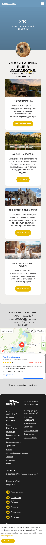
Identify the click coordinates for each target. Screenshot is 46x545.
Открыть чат (11, 485)
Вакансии (34, 405)
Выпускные (29, 427)
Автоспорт (10, 460)
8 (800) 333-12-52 (9, 3)
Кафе (8, 464)
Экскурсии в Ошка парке (23, 210)
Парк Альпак (16, 512)
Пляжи (9, 449)
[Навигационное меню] (42, 3)
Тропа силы (11, 446)
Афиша (35, 401)
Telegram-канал (17, 492)
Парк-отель (15, 507)
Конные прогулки (13, 435)
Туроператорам (30, 438)
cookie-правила (7, 536)
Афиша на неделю (23, 154)
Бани (8, 424)
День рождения (30, 434)
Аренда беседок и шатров (17, 453)
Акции (26, 405)
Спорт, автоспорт (31, 430)
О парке (27, 401)
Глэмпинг (14, 502)
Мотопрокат (11, 439)
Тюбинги (9, 456)
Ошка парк (15, 517)
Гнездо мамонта (23, 101)
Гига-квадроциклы (13, 442)
